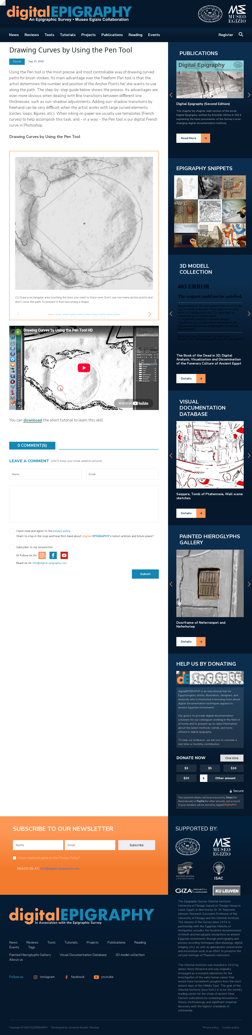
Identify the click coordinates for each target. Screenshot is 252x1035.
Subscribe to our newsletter (34, 547)
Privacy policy (211, 1027)
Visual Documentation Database (202, 408)
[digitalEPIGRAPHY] (67, 14)
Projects (88, 34)
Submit (145, 574)
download (32, 420)
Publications (112, 34)
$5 (210, 768)
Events (154, 34)
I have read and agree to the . (43, 531)
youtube (107, 977)
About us (16, 959)
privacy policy (61, 531)
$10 (233, 768)
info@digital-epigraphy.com (50, 563)
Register (225, 34)
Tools (49, 34)
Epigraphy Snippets (204, 168)
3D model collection (130, 955)
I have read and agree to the (49, 858)
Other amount (225, 778)
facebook (78, 977)
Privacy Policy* (69, 858)
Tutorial (17, 61)
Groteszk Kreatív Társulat (84, 1027)
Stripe (229, 797)
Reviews (31, 34)
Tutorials (68, 34)
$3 (186, 768)
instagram (47, 977)
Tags (31, 947)
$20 (186, 778)
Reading (135, 34)
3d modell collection (195, 269)
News (14, 34)
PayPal (200, 801)
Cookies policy (230, 1027)
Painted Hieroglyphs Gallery (209, 539)
